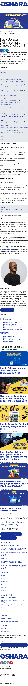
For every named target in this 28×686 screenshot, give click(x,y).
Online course (5, 631)
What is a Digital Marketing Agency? (11, 605)
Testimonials (4, 581)
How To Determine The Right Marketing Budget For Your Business (14, 426)
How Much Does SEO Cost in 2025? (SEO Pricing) (12, 601)
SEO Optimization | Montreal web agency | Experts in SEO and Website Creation (13, 549)
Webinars (4, 628)
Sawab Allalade (4, 462)
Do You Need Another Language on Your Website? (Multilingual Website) (14, 484)
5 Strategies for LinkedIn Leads (9, 621)
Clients (3, 578)
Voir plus (7, 309)
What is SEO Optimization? (8, 597)
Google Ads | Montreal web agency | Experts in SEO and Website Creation (12, 562)
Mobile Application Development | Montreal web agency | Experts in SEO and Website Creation (14, 554)
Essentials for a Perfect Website (10, 608)
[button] (1, 50)
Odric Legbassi (4, 376)
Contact (3, 590)
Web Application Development (10, 545)
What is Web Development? (9, 611)
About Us (3, 575)
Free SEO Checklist (6, 618)
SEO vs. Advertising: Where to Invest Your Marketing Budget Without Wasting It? (13, 398)
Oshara (2, 489)
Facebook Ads (5, 558)
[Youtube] (11, 662)
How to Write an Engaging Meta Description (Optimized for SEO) (13, 370)
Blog (2, 584)
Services (3, 587)
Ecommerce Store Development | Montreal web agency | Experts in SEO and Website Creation (13, 567)
